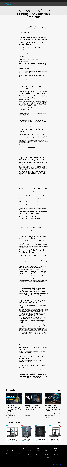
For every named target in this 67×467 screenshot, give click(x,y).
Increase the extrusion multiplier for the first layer (36, 328)
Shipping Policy (38, 451)
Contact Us (55, 451)
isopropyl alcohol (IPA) (31, 147)
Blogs (46, 451)
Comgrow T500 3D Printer (55, 439)
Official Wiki (46, 454)
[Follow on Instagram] (10, 461)
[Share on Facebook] (22, 381)
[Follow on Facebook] (6, 461)
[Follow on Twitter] (8, 461)
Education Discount (47, 456)
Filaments (26, 4)
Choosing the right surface (23, 275)
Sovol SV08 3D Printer (12, 439)
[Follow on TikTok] (14, 461)
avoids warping (35, 56)
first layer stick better (29, 56)
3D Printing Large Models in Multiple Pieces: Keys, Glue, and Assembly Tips (52, 408)
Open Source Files (56, 457)
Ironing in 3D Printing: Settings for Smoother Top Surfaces (32, 407)
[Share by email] (28, 381)
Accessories (39, 4)
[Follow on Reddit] (16, 461)
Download (55, 453)
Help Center (45, 4)
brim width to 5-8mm (43, 325)
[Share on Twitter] (24, 381)
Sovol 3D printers (23, 154)
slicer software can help (24, 324)
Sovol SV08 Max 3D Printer (41, 439)
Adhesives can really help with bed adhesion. (25, 220)
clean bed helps (40, 141)
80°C (27, 201)
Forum (46, 453)
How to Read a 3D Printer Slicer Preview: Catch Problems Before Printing (13, 408)
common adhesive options (27, 225)
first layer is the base (23, 309)
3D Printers (21, 4)
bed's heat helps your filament (24, 166)
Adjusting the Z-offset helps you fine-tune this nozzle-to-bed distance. (29, 101)
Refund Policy (38, 453)
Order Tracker (56, 454)
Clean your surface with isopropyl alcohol (32, 289)
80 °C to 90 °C (27, 179)
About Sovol (46, 450)
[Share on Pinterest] (26, 381)
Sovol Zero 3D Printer (26, 439)
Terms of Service (38, 454)
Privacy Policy (38, 450)
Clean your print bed (23, 39)
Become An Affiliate (47, 457)
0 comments (39, 19)
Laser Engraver (30, 456)
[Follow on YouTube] (12, 461)
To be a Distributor (57, 456)
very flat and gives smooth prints (28, 261)
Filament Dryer (33, 4)
